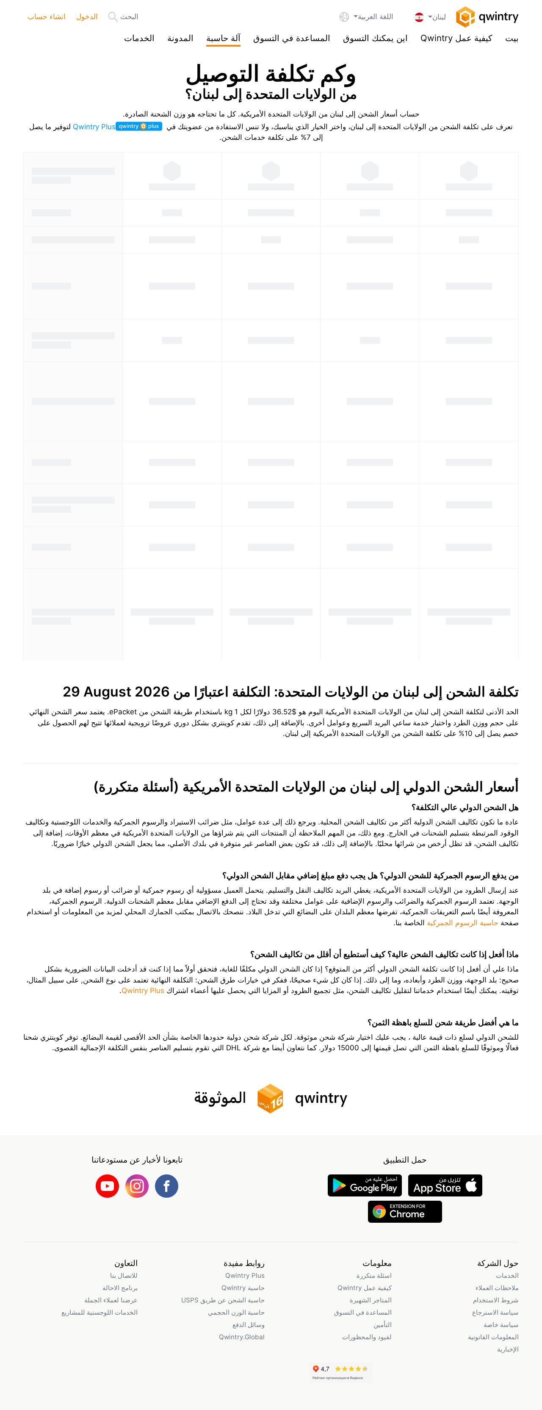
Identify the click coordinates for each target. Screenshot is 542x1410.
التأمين (382, 1325)
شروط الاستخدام (496, 1300)
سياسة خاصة (501, 1325)
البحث (129, 16)
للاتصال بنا (124, 1275)
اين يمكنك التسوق (375, 38)
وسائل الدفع (248, 1325)
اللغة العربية (375, 16)
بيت (512, 38)
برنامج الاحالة (120, 1288)
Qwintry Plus (94, 126)
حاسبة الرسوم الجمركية (461, 923)
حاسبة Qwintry (243, 1288)
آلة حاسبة (223, 38)
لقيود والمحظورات (367, 1337)
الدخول (87, 16)
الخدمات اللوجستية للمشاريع (99, 1312)
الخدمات (139, 38)
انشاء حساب (47, 16)
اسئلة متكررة (374, 1275)
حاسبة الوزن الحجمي (236, 1312)
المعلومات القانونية (493, 1337)
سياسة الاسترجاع (495, 1312)
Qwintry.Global (242, 1337)
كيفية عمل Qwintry (456, 38)
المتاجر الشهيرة (371, 1300)
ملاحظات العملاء (497, 1288)
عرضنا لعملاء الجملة (111, 1300)
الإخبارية (508, 1349)
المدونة (180, 38)
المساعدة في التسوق (291, 38)
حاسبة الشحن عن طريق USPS (223, 1300)
